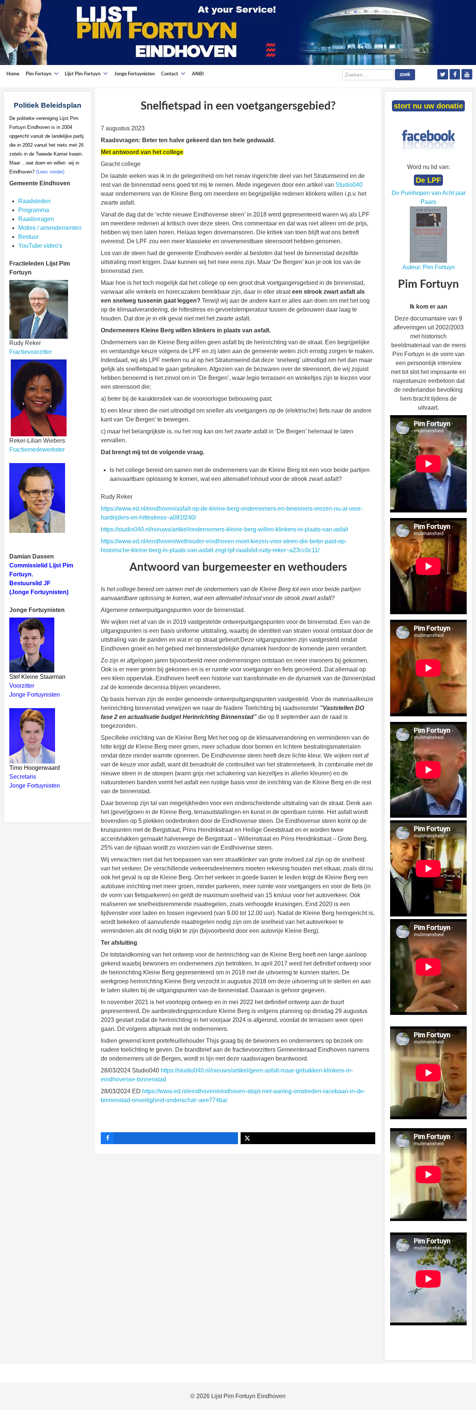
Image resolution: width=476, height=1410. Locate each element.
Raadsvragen (36, 219)
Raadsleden (34, 201)
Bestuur (28, 237)
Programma (33, 210)
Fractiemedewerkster (37, 449)
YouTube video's (40, 245)
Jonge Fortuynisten (35, 694)
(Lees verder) (50, 172)
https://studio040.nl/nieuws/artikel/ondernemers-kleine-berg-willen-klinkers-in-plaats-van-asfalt (224, 529)
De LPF (428, 180)
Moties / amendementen (49, 228)
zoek (405, 74)
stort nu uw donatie (428, 106)
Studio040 (349, 185)
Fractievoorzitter (30, 352)
